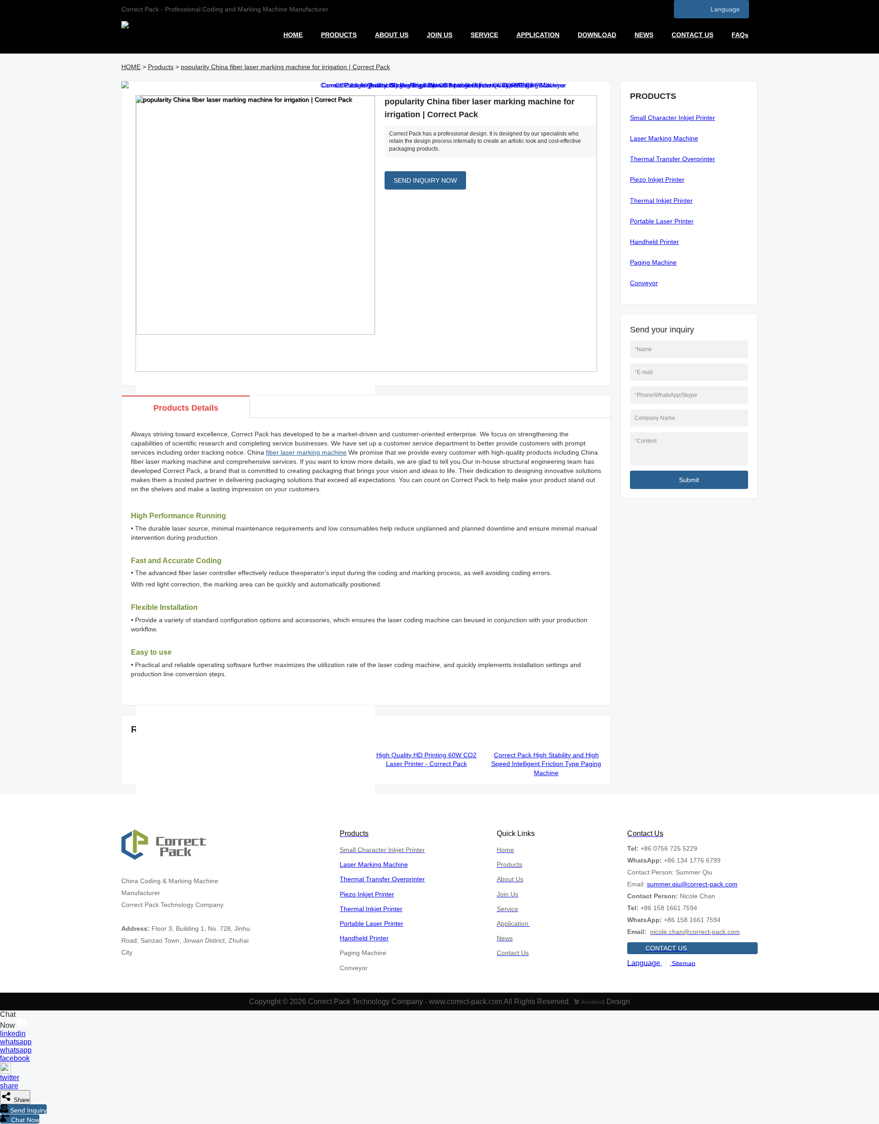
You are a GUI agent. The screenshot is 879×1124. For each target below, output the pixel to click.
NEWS (644, 34)
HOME (293, 34)
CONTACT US (692, 34)
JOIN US (439, 34)
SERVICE (484, 34)
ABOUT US (391, 34)
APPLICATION (537, 34)
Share (20, 1100)
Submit (689, 479)
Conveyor (644, 283)
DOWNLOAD (597, 34)
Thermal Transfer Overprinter (672, 159)
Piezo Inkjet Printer (657, 179)
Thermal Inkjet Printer (661, 200)
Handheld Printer (654, 241)
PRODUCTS (339, 34)
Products (161, 67)
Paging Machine (653, 262)
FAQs (740, 34)
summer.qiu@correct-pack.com (692, 884)
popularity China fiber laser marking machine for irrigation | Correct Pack (285, 67)
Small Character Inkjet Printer (672, 117)
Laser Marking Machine (664, 138)
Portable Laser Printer (662, 221)
